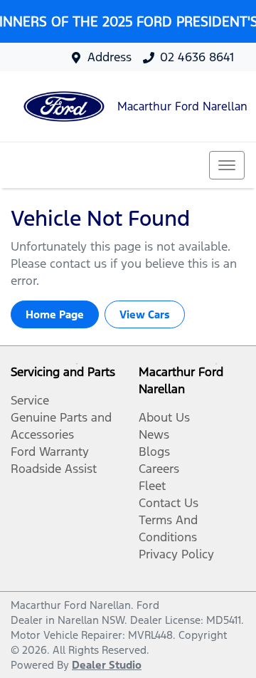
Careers (159, 468)
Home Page (55, 314)
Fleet (152, 486)
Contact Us (168, 503)
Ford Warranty (50, 451)
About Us (164, 417)
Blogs (154, 451)
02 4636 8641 (197, 57)
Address (109, 57)
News (154, 434)
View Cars (144, 314)
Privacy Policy (176, 554)
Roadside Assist (54, 468)
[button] (227, 165)
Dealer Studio (107, 665)
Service (30, 400)
